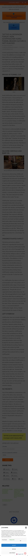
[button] (26, 527)
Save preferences (14, 552)
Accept (14, 545)
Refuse (14, 549)
